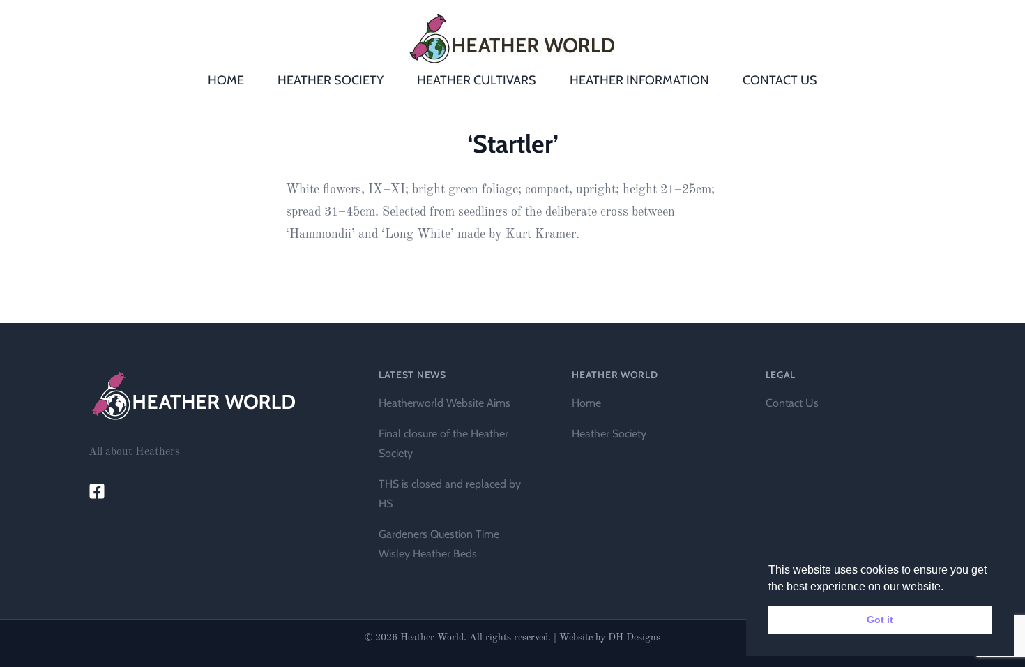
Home (586, 403)
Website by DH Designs (609, 638)
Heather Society (609, 433)
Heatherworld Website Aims (444, 403)
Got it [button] (880, 619)
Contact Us (792, 403)
